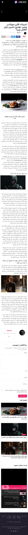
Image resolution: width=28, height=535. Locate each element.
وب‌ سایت (25, 384)
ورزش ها (19, 517)
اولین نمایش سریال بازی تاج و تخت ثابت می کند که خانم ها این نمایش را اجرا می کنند (14, 457)
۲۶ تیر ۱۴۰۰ (24, 459)
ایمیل (25, 377)
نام (26, 371)
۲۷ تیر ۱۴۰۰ (24, 439)
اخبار (3, 516)
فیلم (24, 453)
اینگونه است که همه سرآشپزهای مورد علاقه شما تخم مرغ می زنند (14, 418)
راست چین (16, 528)
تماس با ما (9, 517)
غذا (24, 414)
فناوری (14, 516)
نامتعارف (25, 57)
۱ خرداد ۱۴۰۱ (24, 420)
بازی (25, 516)
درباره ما (14, 517)
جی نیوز (22, 526)
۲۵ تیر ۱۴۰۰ (12, 33)
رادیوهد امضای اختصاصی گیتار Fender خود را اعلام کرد (14, 437)
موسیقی (24, 434)
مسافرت (9, 516)
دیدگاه (25, 353)
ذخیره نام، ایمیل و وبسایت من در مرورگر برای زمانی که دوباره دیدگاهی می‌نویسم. (16, 391)
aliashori (18, 33)
